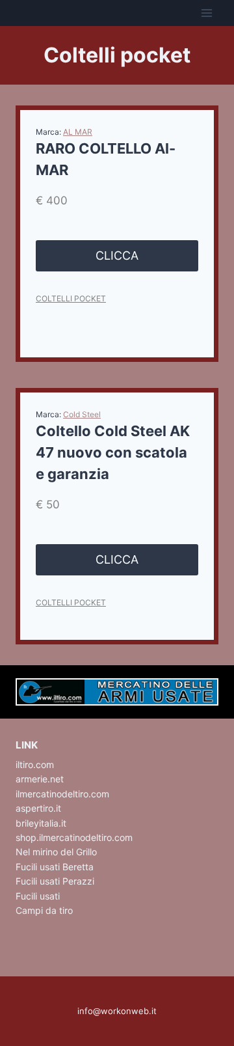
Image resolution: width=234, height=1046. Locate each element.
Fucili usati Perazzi (55, 881)
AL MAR (77, 132)
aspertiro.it (38, 808)
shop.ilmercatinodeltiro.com (74, 837)
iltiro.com (35, 764)
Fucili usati (38, 895)
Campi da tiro (44, 910)
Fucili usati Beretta (55, 866)
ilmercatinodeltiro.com (62, 793)
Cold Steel (82, 414)
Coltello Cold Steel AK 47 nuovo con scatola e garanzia (113, 452)
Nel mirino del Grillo (56, 851)
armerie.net (40, 778)
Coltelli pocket (71, 298)
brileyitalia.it (41, 823)
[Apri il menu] (206, 13)
